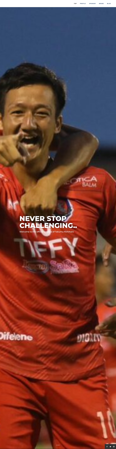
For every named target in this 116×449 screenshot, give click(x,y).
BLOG (109, 3)
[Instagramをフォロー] (113, 446)
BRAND (101, 3)
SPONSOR (92, 3)
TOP (75, 3)
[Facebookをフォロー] (107, 446)
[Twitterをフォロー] (110, 446)
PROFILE (83, 3)
